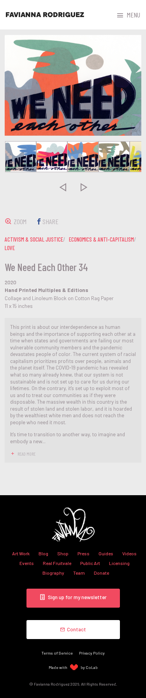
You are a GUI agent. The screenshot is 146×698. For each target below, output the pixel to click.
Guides (106, 553)
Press (83, 553)
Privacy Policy (92, 652)
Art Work (21, 553)
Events (26, 563)
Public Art (90, 563)
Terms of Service (57, 652)
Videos (129, 553)
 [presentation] (62, 187)
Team (79, 572)
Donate (101, 572)
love (10, 247)
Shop (63, 553)
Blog (43, 553)
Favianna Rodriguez (44, 15)
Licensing (119, 563)
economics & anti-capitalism (101, 239)
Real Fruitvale (57, 563)
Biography (53, 572)
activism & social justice (34, 239)
